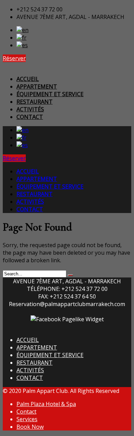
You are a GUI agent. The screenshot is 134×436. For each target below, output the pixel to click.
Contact (26, 411)
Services (26, 419)
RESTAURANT (34, 362)
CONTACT (29, 378)
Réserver (14, 58)
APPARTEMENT (36, 347)
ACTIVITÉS (30, 370)
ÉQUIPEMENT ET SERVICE (49, 355)
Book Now (30, 426)
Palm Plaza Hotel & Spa (46, 404)
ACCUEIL (27, 340)
